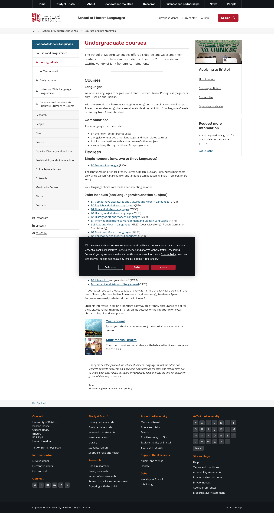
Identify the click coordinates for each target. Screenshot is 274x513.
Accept (163, 267)
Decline (137, 267)
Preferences (110, 267)
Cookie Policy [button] (168, 254)
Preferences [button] (150, 258)
